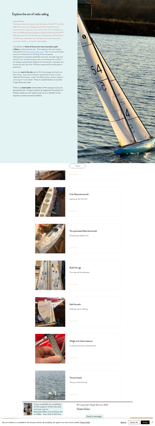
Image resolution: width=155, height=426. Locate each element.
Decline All (134, 422)
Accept (145, 422)
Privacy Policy (85, 422)
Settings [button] (123, 422)
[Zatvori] (152, 422)
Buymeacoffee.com (35, 52)
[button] (77, 166)
